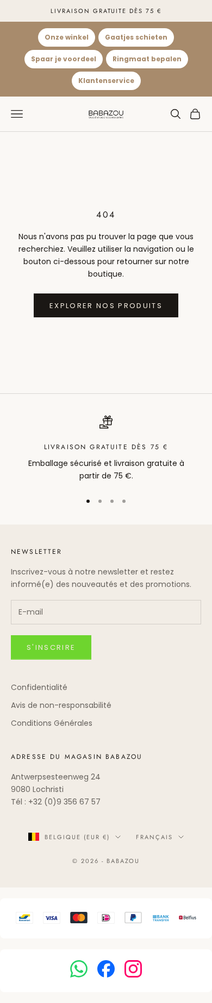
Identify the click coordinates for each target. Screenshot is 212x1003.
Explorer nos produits (106, 306)
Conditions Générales (51, 723)
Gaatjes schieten (136, 37)
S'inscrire (51, 647)
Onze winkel (67, 37)
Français (154, 837)
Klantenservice (106, 80)
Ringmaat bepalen (147, 58)
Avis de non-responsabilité (61, 705)
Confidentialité (39, 687)
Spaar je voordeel (63, 58)
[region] (106, 449)
